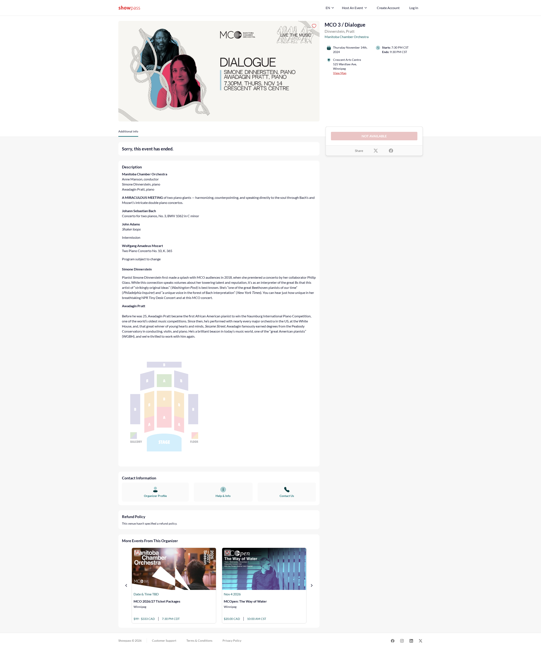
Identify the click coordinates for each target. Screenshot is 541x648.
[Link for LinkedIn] (411, 640)
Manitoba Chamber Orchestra (347, 37)
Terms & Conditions (199, 640)
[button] (128, 133)
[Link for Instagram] (402, 640)
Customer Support (164, 640)
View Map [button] (339, 73)
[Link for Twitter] (420, 640)
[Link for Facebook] (393, 640)
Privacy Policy (232, 640)
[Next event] (311, 585)
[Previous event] (126, 585)
